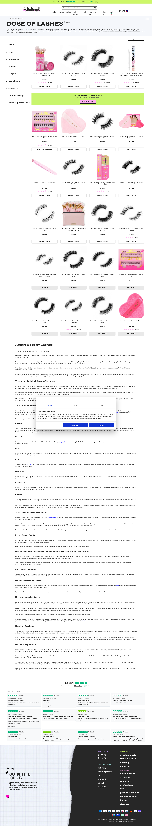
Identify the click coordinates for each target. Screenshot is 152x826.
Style (11, 45)
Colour (12, 66)
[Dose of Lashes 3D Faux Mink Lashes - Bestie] (44, 213)
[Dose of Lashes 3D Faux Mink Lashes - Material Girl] (102, 121)
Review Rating (16, 95)
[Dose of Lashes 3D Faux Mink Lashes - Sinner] (102, 305)
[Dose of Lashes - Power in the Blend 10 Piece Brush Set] (44, 58)
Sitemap (124, 804)
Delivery (102, 768)
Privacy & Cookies (129, 792)
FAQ (99, 775)
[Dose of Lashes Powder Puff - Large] (73, 121)
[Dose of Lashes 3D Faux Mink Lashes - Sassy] (44, 305)
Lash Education (128, 759)
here (117, 585)
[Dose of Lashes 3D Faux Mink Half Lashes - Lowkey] (44, 259)
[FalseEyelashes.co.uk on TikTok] (99, 755)
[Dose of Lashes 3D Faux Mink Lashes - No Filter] (102, 213)
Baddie (104, 29)
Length (12, 74)
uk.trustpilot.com (121, 819)
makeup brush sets (134, 31)
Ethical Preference (19, 103)
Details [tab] (76, 405)
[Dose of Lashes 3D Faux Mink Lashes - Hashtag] (102, 58)
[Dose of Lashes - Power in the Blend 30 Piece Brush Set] (73, 213)
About (101, 783)
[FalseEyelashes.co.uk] (31, 11)
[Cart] (123, 11)
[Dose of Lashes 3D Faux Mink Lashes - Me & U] (73, 58)
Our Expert (125, 766)
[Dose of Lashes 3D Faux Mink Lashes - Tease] (102, 259)
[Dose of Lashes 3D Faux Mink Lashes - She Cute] (73, 305)
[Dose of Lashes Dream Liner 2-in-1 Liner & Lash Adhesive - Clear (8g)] (131, 58)
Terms (123, 789)
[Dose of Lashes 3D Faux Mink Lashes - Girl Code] (131, 213)
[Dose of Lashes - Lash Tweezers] (44, 167)
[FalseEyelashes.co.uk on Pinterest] (105, 758)
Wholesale (125, 781)
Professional (126, 785)
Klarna (123, 800)
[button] (42, 82)
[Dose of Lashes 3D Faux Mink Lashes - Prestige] (73, 167)
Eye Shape (14, 81)
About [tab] (102, 405)
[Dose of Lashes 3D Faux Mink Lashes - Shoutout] (73, 259)
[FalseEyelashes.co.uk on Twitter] (102, 755)
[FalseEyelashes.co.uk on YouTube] (99, 758)
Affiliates (125, 777)
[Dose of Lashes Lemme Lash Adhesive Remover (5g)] (102, 167)
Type (11, 52)
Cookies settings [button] (129, 796)
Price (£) (13, 88)
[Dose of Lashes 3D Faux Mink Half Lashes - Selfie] (131, 167)
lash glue (107, 31)
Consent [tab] (49, 405)
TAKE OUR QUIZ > (88, 102)
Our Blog (124, 762)
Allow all (101, 425)
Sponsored (116, 29)
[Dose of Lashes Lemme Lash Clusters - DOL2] (131, 259)
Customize (74, 425)
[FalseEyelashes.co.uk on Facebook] (105, 755)
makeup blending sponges (118, 31)
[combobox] (135, 39)
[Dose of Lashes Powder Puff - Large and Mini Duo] (131, 121)
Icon (108, 29)
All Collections (127, 773)
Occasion (13, 59)
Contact (102, 779)
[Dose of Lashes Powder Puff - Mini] (131, 305)
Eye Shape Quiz (128, 755)
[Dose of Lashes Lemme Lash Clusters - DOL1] (44, 121)
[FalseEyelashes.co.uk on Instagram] (102, 758)
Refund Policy (105, 771)
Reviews (102, 787)
